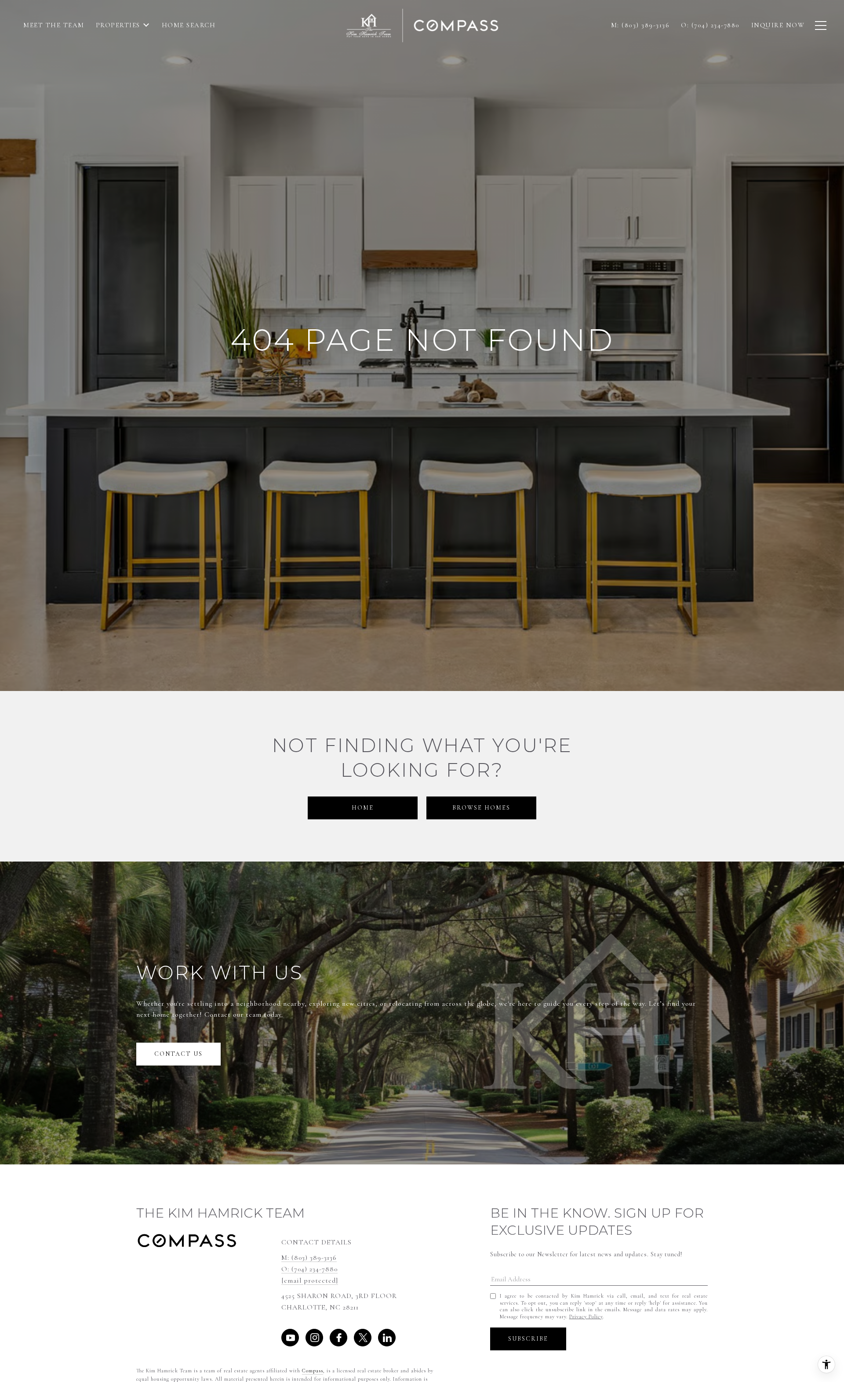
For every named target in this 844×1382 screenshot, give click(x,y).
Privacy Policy (586, 1316)
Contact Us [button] (178, 1054)
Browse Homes (481, 807)
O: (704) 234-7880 (309, 1269)
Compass (312, 1370)
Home (363, 807)
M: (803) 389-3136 (309, 1257)
